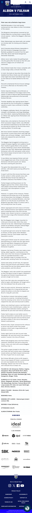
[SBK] (5, 451)
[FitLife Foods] (16, 443)
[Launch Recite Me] (27, 508)
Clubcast (23, 511)
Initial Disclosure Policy (23, 502)
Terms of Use (9, 502)
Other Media (15, 511)
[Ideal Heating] (16, 425)
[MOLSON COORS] (27, 459)
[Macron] (5, 435)
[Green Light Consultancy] (5, 459)
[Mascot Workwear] (27, 451)
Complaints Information (8, 506)
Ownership (8, 494)
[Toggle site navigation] (2, 2)
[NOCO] (16, 451)
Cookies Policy (8, 497)
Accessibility (23, 494)
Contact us (23, 497)
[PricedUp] (27, 443)
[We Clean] (27, 467)
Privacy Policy (16, 491)
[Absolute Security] (16, 467)
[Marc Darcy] (16, 459)
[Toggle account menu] (25, 2)
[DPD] (16, 436)
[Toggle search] (30, 2)
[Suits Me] (5, 443)
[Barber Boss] (27, 436)
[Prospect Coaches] (5, 467)
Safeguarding (23, 506)
